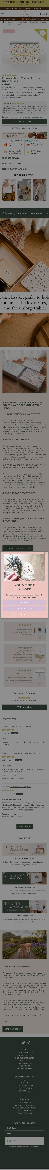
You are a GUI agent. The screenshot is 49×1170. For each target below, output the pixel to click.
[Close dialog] (44, 553)
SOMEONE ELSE (24, 609)
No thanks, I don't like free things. (24, 615)
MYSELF (24, 602)
